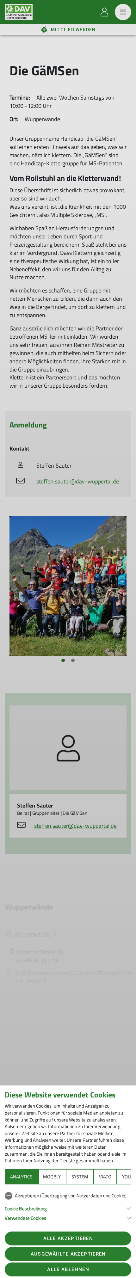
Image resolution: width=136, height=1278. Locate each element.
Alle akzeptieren (68, 1238)
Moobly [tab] (52, 1176)
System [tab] (79, 1176)
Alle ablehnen (68, 1269)
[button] (68, 1208)
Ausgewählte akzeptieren (68, 1254)
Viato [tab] (105, 1176)
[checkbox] (68, 1195)
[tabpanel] (68, 1205)
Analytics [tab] (21, 1176)
